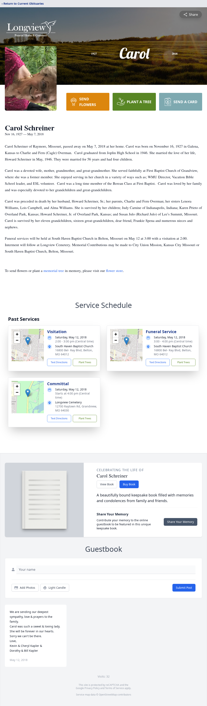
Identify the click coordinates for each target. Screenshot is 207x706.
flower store (114, 270)
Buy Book (129, 484)
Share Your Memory (180, 522)
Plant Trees (85, 362)
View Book (107, 484)
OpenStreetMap (108, 694)
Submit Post (184, 588)
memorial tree (53, 270)
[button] (27, 341)
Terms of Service (114, 688)
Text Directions (59, 362)
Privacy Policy (92, 688)
